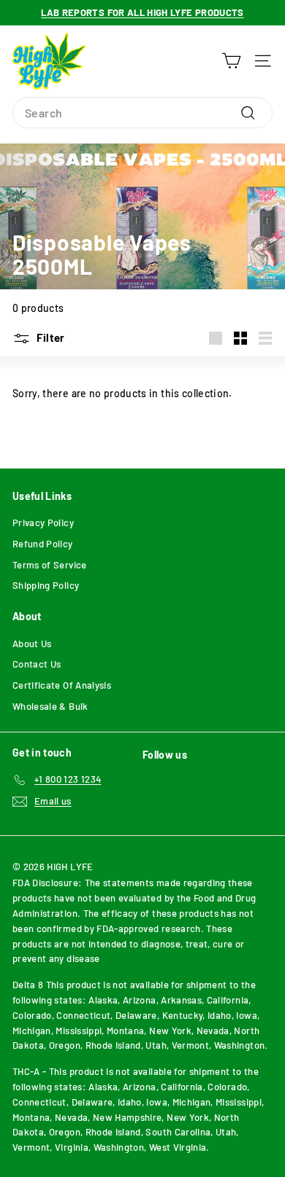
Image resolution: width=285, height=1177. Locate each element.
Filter (49, 337)
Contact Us (36, 664)
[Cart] (231, 60)
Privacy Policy (43, 522)
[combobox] (142, 113)
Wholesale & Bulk (50, 706)
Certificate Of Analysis (61, 685)
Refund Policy (42, 544)
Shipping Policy (45, 585)
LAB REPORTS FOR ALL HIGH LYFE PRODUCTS (142, 12)
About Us (32, 643)
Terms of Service (49, 565)
